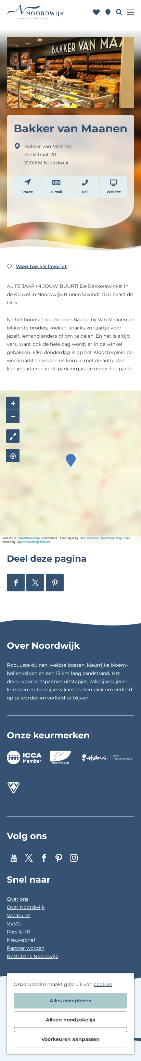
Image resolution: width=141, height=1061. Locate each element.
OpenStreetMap (28, 538)
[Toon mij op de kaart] (13, 455)
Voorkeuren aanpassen (70, 1039)
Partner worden (25, 948)
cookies (103, 984)
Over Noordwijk (25, 907)
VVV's (14, 923)
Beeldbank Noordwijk (32, 956)
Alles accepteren (71, 1001)
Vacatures (18, 915)
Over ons (17, 899)
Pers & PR (18, 932)
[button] (71, 460)
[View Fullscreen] (13, 436)
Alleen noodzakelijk (70, 1020)
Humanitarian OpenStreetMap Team (105, 538)
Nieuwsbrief (21, 940)
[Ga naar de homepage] (35, 12)
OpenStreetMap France (33, 542)
